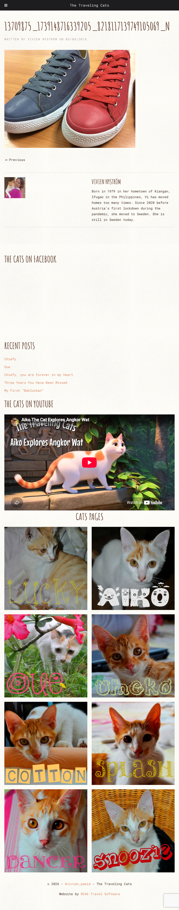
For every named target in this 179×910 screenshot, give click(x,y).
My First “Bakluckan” (24, 390)
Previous (17, 159)
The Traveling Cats (89, 5)
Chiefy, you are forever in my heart (38, 374)
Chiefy (10, 359)
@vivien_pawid (78, 884)
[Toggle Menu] (6, 5)
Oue (7, 367)
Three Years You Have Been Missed (35, 382)
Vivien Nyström (42, 39)
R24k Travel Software (100, 894)
